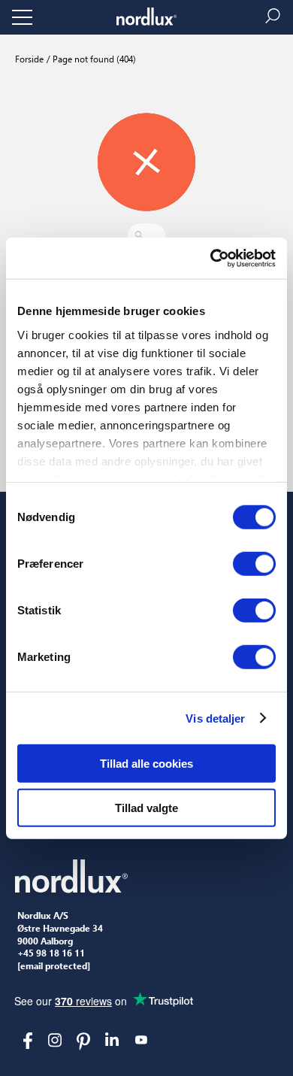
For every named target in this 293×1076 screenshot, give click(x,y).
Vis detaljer (215, 717)
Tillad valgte (146, 808)
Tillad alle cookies (146, 763)
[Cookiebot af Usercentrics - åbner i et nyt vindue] (211, 258)
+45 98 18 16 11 (51, 953)
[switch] (254, 564)
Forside (29, 59)
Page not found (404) (93, 59)
